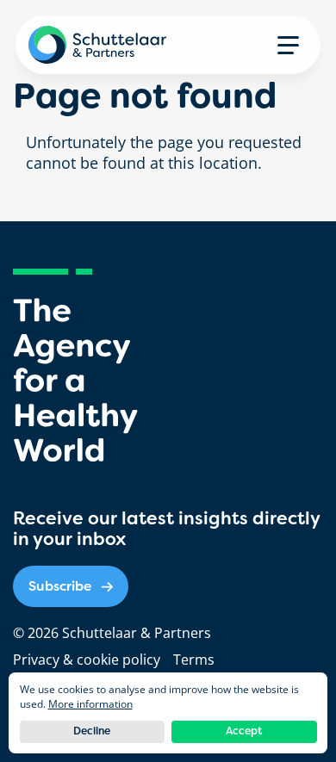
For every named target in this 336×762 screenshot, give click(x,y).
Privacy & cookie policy (86, 659)
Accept (244, 731)
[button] (288, 45)
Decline (91, 731)
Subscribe (59, 586)
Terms (194, 659)
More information (90, 704)
